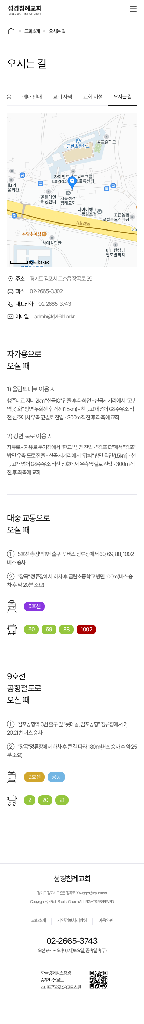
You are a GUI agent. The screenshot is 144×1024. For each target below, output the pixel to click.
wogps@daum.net (93, 893)
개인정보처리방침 (72, 920)
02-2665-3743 (71, 941)
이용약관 (105, 920)
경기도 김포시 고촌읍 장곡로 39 (58, 893)
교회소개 (38, 920)
